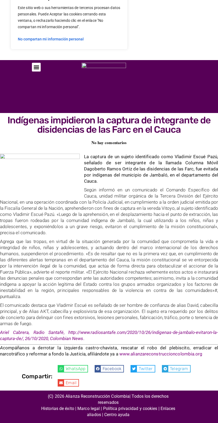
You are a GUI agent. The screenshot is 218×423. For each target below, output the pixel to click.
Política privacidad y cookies (130, 408)
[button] (36, 67)
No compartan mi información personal (51, 39)
